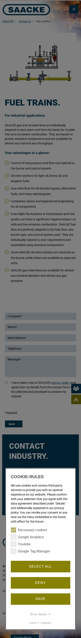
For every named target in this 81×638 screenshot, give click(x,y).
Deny (40, 583)
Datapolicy (46, 622)
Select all (40, 566)
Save (40, 599)
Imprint (33, 622)
